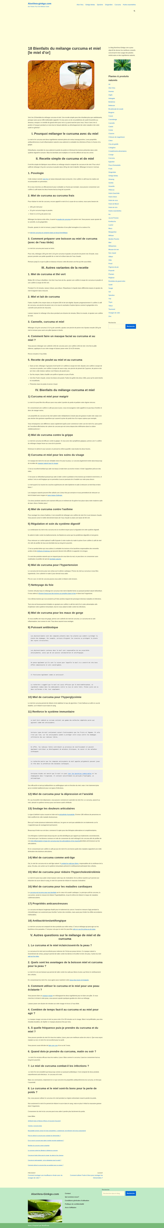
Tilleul (110, 306)
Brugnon (111, 112)
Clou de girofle (113, 144)
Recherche (112, 322)
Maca (110, 228)
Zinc (109, 316)
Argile (110, 95)
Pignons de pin (113, 267)
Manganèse (112, 232)
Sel (109, 292)
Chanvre (111, 133)
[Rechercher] (134, 11)
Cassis (110, 126)
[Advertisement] (82, 26)
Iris (109, 214)
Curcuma (118, 4)
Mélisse (111, 235)
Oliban (110, 256)
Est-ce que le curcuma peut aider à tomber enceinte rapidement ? (46, 1140)
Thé (109, 299)
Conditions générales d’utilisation (77, 1200)
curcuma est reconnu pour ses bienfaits (43, 892)
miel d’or (46, 179)
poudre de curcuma (64, 219)
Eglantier (111, 162)
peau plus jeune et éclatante (79, 980)
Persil (110, 263)
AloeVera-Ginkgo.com (45, 1194)
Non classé (112, 253)
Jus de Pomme (113, 218)
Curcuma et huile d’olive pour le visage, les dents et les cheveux (45, 1155)
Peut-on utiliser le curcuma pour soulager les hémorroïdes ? (44, 1135)
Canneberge (112, 119)
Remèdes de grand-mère (116, 281)
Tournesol (111, 309)
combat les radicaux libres (70, 863)
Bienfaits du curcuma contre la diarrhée (38, 1145)
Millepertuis (112, 246)
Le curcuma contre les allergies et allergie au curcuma (43, 1150)
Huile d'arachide (113, 193)
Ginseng (111, 179)
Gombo (110, 183)
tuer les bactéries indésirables (79, 773)
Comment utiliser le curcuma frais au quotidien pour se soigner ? (45, 1165)
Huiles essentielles (129, 4)
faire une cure (53, 1045)
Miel (109, 242)
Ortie (110, 260)
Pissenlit (111, 270)
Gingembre (109, 4)
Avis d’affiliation (70, 1207)
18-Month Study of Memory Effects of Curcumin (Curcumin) (44, 1121)
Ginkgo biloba (90, 4)
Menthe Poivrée (113, 239)
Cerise (110, 130)
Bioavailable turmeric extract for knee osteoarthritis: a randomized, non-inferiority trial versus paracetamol (57, 1130)
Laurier (110, 225)
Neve (30, 1225)
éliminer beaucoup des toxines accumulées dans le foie (57, 593)
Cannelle (111, 123)
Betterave (111, 105)
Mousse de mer (113, 249)
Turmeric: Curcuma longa (35, 1126)
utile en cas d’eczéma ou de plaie (84, 929)
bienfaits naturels (55, 559)
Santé (110, 284)
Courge (111, 154)
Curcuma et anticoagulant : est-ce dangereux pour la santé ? (44, 1160)
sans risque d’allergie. (55, 495)
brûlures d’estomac (43, 551)
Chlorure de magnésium (116, 137)
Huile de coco (113, 200)
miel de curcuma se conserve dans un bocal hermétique (48, 233)
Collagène (112, 147)
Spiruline (100, 4)
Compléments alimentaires (117, 151)
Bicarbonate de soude (115, 109)
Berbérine (111, 102)
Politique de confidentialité (74, 1204)
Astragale (111, 98)
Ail (109, 84)
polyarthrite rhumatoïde (67, 814)
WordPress (45, 1225)
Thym (110, 302)
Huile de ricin (112, 207)
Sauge (110, 288)
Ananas (111, 91)
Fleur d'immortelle (114, 165)
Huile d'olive (112, 197)
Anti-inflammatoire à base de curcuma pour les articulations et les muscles (55, 841)
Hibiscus (111, 190)
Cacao (110, 116)
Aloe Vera (80, 4)
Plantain (111, 274)
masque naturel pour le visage (48, 463)
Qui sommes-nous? (72, 1197)
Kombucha (112, 221)
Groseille (111, 186)
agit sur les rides (33, 956)
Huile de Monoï (113, 204)
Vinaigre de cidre (114, 313)
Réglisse (111, 277)
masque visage (47, 995)
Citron (110, 140)
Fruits (110, 169)
